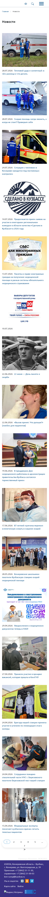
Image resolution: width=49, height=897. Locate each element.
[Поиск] (33, 3)
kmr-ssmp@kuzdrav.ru (14, 876)
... (42, 841)
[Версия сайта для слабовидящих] (26, 3)
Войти (21, 886)
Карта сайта (9, 886)
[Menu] (41, 4)
